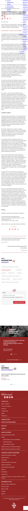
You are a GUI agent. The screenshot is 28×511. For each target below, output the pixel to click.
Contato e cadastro (6, 406)
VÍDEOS (3, 428)
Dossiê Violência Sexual (8, 444)
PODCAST (4, 426)
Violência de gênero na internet (10, 276)
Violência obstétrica (6, 464)
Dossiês (3, 437)
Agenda (25, 50)
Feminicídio (11, 273)
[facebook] (4, 14)
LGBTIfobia (19, 270)
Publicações (10, 6)
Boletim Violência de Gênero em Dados (10, 449)
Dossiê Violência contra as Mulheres (11, 439)
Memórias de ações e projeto (10, 9)
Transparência (4, 411)
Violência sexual (6, 270)
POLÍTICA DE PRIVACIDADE (8, 422)
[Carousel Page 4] (16, 354)
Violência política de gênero (8, 467)
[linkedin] (4, 18)
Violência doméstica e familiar (10, 267)
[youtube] (4, 16)
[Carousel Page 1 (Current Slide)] (11, 354)
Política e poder (17, 279)
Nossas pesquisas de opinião (10, 2)
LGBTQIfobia (4, 472)
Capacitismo (4, 474)
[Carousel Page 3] (14, 354)
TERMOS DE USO (5, 419)
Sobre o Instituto (5, 404)
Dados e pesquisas (8, 349)
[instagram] (4, 13)
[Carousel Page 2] (12, 354)
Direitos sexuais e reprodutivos (10, 282)
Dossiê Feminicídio (7, 442)
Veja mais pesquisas (13, 360)
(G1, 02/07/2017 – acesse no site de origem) (11, 30)
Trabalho (25, 48)
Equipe (2, 413)
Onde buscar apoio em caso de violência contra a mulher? (25, 28)
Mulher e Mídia (5, 279)
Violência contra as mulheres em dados (10, 446)
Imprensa (3, 408)
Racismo (25, 14)
